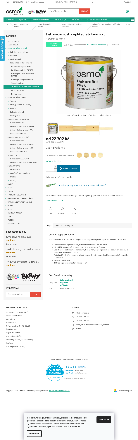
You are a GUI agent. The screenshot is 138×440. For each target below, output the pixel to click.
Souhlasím (104, 419)
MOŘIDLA (11, 205)
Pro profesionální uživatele (21, 63)
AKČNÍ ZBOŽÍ (13, 45)
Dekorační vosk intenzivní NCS (22, 144)
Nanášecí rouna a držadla (20, 173)
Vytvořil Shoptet (125, 390)
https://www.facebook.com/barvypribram (92, 324)
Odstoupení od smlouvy (15, 346)
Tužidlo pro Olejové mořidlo (22, 79)
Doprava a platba (13, 333)
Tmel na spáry (16, 94)
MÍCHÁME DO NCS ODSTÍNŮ (18, 137)
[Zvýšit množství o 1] (55, 166)
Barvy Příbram (55, 359)
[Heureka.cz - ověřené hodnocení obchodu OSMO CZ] (69, 372)
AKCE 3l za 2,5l (13, 41)
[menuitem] (17, 19)
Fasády (13, 108)
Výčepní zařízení (81, 359)
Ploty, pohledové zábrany (20, 105)
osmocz (79, 328)
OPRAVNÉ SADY (14, 223)
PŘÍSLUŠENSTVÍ (14, 166)
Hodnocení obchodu (14, 315)
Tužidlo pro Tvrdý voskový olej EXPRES (23, 74)
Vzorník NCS (11, 322)
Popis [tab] (49, 225)
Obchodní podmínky (14, 336)
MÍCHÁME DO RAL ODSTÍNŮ (18, 119)
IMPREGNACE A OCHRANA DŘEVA (20, 198)
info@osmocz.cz (82, 313)
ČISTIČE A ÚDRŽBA (15, 213)
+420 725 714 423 (82, 317)
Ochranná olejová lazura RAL (21, 130)
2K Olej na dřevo (17, 83)
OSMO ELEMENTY (14, 155)
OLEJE (10, 187)
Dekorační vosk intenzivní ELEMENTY (24, 162)
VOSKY (10, 191)
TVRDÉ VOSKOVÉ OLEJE (17, 195)
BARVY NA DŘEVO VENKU (17, 97)
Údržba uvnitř (15, 59)
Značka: (114, 44)
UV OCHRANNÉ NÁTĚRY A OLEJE (20, 202)
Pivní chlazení (68, 359)
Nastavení (34, 433)
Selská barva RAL (17, 123)
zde (78, 426)
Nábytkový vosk (17, 90)
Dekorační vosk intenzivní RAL (22, 126)
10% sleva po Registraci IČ (66, 2)
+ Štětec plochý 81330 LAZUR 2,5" (82, 185)
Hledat (84, 11)
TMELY (10, 216)
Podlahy (13, 55)
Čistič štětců (15, 169)
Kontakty (9, 343)
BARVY (10, 184)
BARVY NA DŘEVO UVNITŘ (17, 48)
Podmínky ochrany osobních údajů (20, 339)
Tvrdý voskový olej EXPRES (22, 70)
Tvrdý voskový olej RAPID (21, 66)
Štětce (13, 177)
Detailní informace (53, 200)
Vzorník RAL (10, 319)
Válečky (13, 180)
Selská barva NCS (17, 141)
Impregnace (15, 115)
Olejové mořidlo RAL (18, 133)
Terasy (13, 101)
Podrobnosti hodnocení (96, 45)
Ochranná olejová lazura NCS (21, 148)
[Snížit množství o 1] (55, 170)
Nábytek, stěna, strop (19, 52)
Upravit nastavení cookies (59, 390)
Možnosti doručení (53, 161)
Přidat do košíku (70, 168)
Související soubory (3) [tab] (64, 225)
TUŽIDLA (11, 220)
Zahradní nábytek (17, 112)
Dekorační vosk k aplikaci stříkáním (25, 86)
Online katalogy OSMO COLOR (18, 326)
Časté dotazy (11, 329)
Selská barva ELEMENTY (19, 159)
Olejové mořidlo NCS (18, 151)
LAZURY (11, 209)
